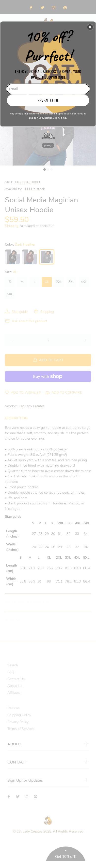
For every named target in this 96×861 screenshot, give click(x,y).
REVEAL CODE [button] (47, 100)
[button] (90, 27)
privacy (48, 145)
